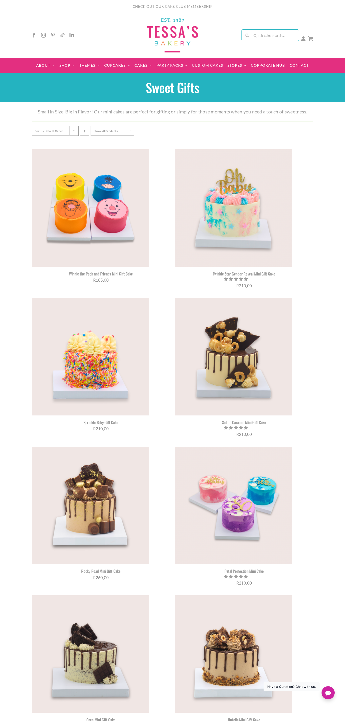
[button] (236, 278)
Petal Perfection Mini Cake (244, 571)
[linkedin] (71, 35)
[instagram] (43, 35)
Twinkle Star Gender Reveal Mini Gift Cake (244, 274)
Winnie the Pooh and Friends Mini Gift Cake (101, 274)
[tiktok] (62, 35)
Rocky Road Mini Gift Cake (101, 571)
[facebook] (34, 35)
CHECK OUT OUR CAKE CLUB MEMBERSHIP (173, 6)
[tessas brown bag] (172, 19)
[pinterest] (52, 35)
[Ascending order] (84, 131)
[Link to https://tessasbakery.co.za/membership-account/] (303, 38)
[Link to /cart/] (310, 38)
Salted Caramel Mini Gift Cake (244, 422)
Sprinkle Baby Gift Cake (101, 422)
